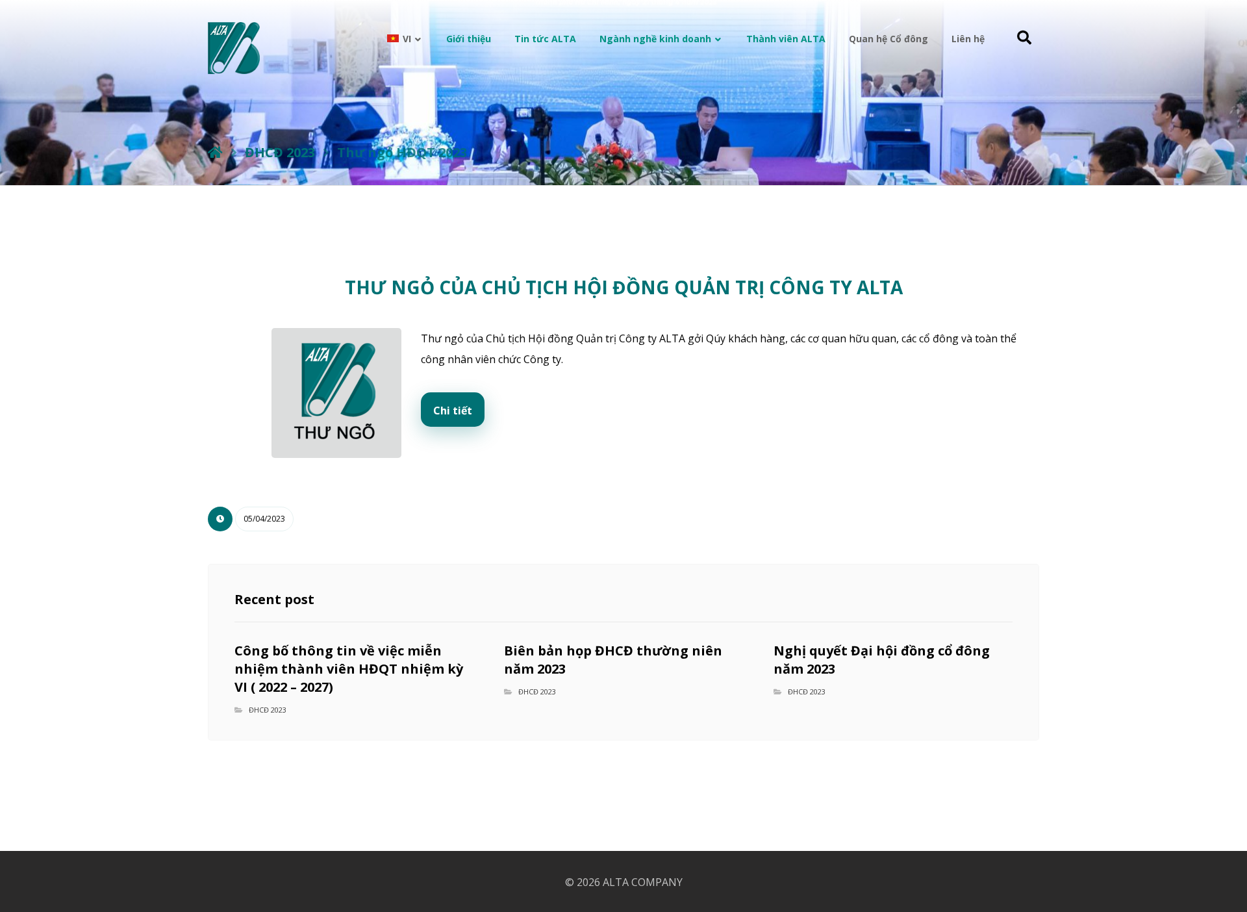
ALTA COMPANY (643, 882)
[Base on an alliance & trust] (234, 48)
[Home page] (215, 152)
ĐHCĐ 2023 (267, 710)
